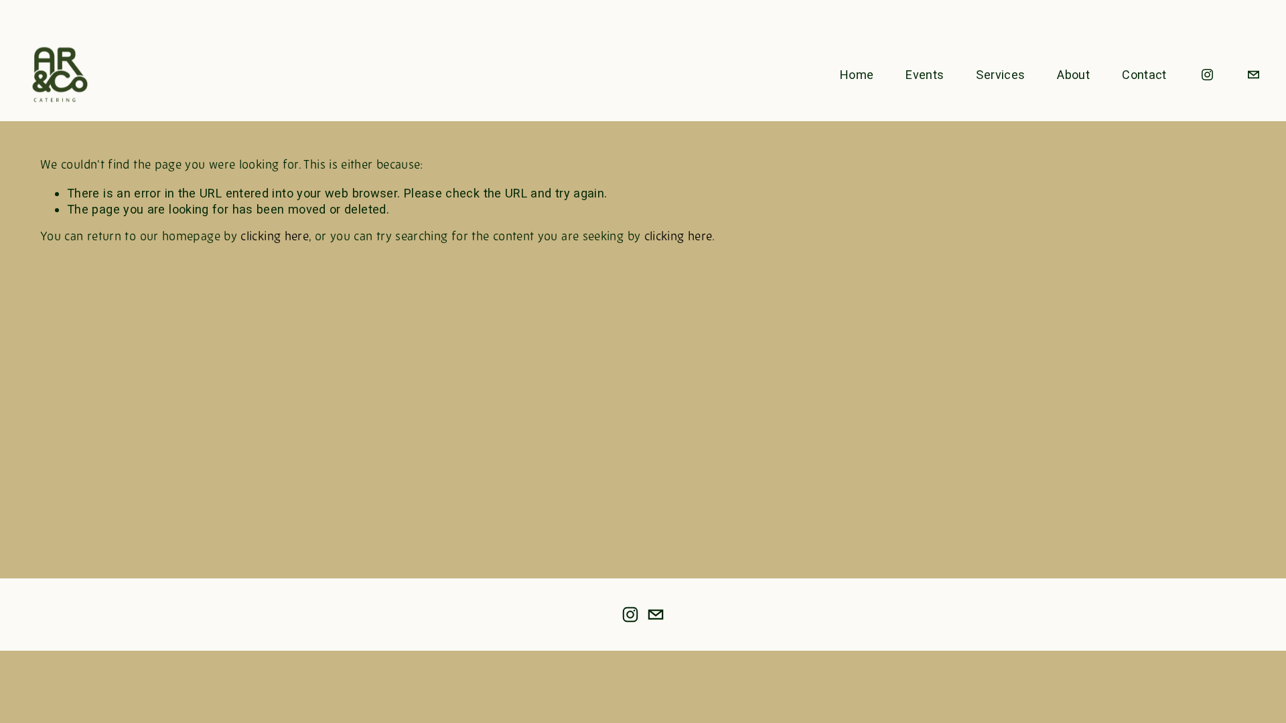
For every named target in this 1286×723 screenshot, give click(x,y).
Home (856, 75)
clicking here (274, 237)
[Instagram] (1207, 75)
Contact (1144, 75)
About (1073, 75)
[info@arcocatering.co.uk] (1253, 75)
